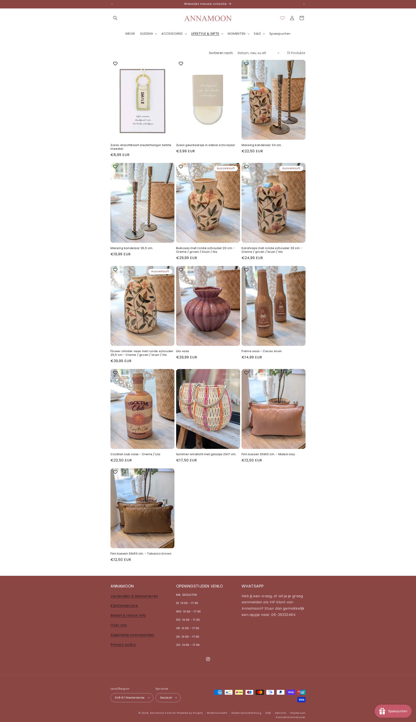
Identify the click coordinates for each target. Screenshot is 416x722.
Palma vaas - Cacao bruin (262, 351)
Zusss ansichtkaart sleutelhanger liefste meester (140, 147)
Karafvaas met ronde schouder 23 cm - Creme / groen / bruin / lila (272, 250)
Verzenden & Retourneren (134, 595)
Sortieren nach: (221, 53)
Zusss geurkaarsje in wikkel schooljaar (205, 145)
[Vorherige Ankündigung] (112, 4)
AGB (268, 712)
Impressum (298, 712)
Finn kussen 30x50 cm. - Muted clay (268, 454)
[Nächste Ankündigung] (304, 4)
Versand (280, 712)
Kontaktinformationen (291, 717)
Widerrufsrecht (217, 712)
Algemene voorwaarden (132, 634)
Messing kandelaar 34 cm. (262, 145)
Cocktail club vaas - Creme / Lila (135, 454)
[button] (115, 18)
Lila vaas (182, 351)
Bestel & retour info (128, 615)
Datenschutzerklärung (246, 712)
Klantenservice (124, 605)
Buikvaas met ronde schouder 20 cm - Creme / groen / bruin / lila (205, 250)
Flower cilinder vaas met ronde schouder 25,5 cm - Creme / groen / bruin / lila (141, 353)
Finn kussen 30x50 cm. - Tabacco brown (140, 554)
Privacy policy (123, 644)
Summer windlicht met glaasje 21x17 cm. (206, 454)
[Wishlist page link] (282, 18)
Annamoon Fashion (163, 712)
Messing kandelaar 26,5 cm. (131, 248)
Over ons (118, 624)
